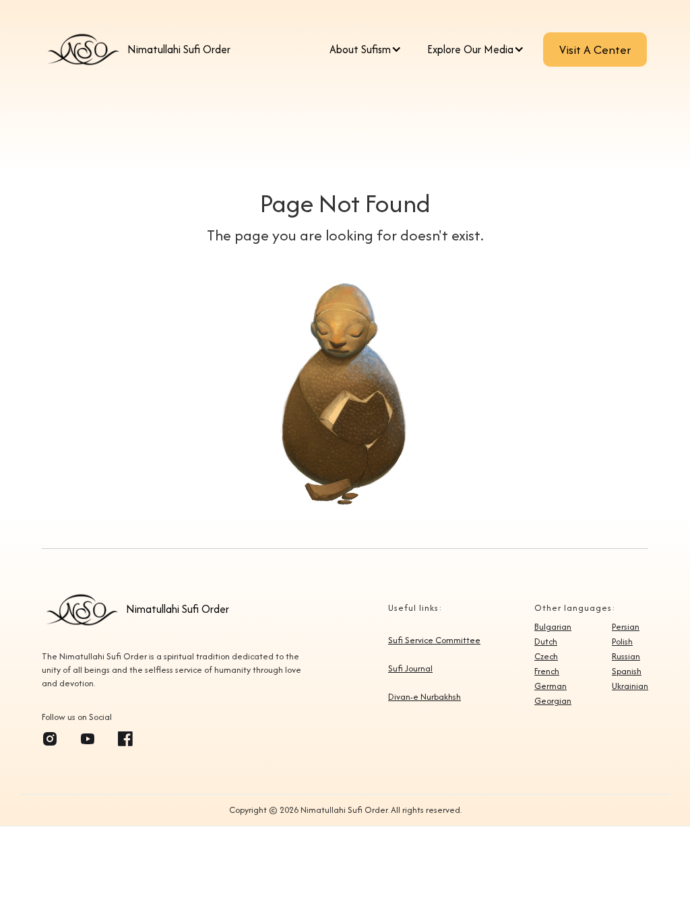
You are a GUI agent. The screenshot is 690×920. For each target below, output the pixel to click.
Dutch (545, 641)
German (550, 686)
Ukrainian (630, 686)
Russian (626, 656)
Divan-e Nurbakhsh (424, 697)
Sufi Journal (410, 668)
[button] (369, 50)
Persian (625, 627)
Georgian (552, 701)
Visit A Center (595, 49)
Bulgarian (552, 627)
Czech (546, 656)
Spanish (626, 671)
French (546, 671)
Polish (622, 641)
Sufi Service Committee (434, 640)
